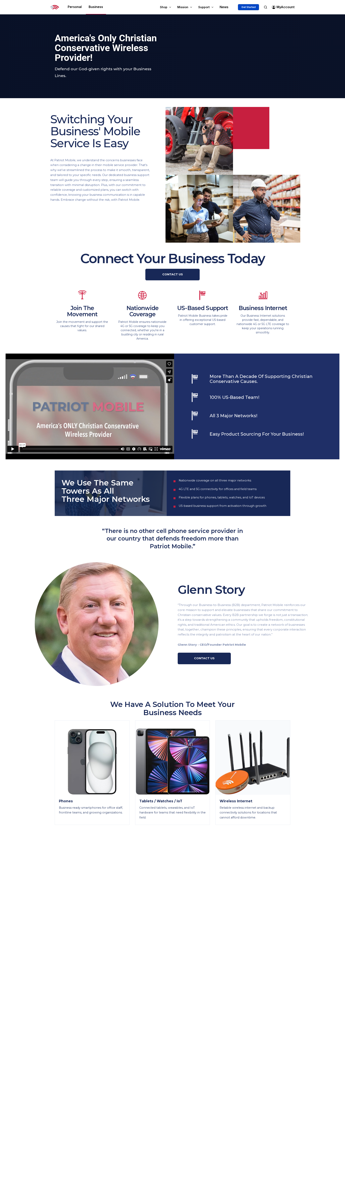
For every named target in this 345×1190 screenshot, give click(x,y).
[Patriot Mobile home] (55, 7)
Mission (182, 7)
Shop (163, 7)
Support (204, 7)
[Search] (265, 7)
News (224, 7)
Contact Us (172, 274)
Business (96, 7)
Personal (75, 7)
